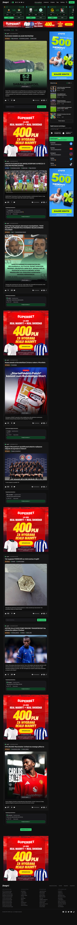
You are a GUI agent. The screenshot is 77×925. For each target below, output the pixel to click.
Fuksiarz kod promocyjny (7, 896)
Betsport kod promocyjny (7, 893)
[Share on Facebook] (44, 100)
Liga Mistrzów (23, 902)
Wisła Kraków (42, 892)
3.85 (36, 14)
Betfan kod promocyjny (7, 901)
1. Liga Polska (23, 892)
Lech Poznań (42, 893)
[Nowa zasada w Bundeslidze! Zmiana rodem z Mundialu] (25, 390)
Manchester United (62, 896)
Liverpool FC (60, 893)
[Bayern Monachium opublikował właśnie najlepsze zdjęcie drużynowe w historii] (25, 464)
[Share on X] (42, 100)
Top (16, 30)
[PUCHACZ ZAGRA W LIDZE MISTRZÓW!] (25, 66)
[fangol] (5, 886)
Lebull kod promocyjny (6, 892)
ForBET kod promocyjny (7, 905)
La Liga (22, 896)
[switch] (12, 2)
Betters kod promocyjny (7, 902)
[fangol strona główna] (5, 2)
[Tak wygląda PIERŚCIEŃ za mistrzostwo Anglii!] (25, 584)
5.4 (64, 14)
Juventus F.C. (60, 905)
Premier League (24, 895)
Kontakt (60, 885)
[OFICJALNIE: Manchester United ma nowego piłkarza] (25, 775)
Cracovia (41, 898)
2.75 (7, 14)
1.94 (29, 14)
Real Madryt (60, 898)
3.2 (14, 14)
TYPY (19, 17)
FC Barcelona (60, 899)
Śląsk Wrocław (42, 896)
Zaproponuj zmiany (53, 885)
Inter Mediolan (61, 906)
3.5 (42, 14)
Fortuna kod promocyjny (7, 899)
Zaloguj (71, 2)
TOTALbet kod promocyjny (7, 906)
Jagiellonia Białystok (43, 899)
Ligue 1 (22, 901)
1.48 (51, 14)
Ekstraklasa (23, 891)
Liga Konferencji (24, 905)
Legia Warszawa (42, 891)
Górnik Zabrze (42, 895)
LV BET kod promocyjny (7, 898)
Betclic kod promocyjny (7, 903)
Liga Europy (23, 903)
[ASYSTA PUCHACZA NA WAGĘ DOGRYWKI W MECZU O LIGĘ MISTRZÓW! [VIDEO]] (25, 181)
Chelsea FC (60, 892)
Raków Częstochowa (43, 903)
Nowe (12, 30)
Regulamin (66, 885)
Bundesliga (23, 898)
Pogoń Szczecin (42, 901)
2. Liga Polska (23, 893)
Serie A (22, 899)
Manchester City (61, 895)
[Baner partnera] (38, 24)
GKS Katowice (42, 905)
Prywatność (72, 885)
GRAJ (9, 17)
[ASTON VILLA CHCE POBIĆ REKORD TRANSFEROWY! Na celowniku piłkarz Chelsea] (25, 649)
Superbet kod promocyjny (7, 895)
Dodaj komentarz (25, 216)
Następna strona (25, 829)
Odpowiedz (15, 214)
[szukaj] (66, 2)
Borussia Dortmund (62, 902)
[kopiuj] (46, 100)
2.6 (20, 14)
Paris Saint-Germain (62, 903)
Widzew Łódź (42, 902)
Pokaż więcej (61, 120)
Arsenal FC (60, 891)
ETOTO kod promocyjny (7, 891)
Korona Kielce (42, 906)
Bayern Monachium (61, 901)
